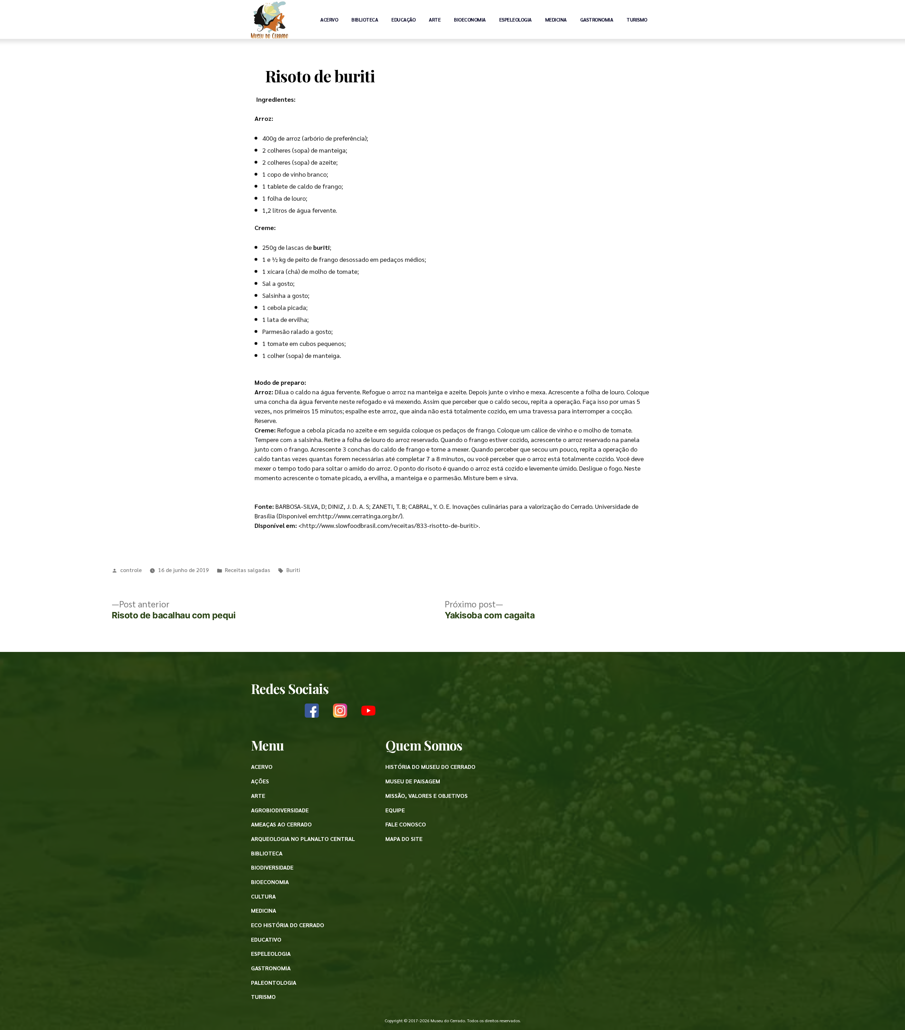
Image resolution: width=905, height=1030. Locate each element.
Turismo (636, 19)
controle (131, 569)
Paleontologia (273, 982)
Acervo (329, 19)
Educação (403, 19)
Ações (260, 781)
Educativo (266, 939)
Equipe (395, 810)
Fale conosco (405, 824)
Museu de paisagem (412, 781)
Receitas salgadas (247, 569)
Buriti (293, 569)
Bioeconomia (470, 19)
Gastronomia (596, 19)
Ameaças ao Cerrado (281, 824)
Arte (434, 19)
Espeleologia (515, 19)
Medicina (556, 19)
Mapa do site (403, 838)
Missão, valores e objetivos (426, 795)
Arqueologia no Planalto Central (303, 838)
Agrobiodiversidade (280, 810)
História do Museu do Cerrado (430, 766)
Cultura (263, 896)
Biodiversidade (272, 867)
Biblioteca (364, 19)
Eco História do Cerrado (287, 925)
